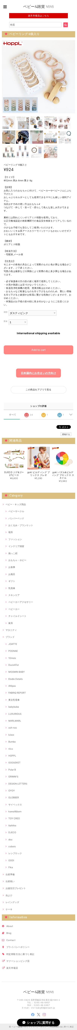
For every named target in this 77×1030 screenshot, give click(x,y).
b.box (11, 734)
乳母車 (11, 588)
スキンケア (14, 595)
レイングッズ (12, 902)
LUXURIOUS (14, 713)
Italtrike (12, 825)
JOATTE (12, 644)
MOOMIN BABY (16, 671)
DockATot (13, 665)
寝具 (10, 532)
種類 (6, 312)
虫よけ (9, 895)
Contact (10, 940)
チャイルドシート (17, 616)
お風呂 (11, 574)
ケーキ (9, 909)
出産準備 (10, 874)
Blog (8, 933)
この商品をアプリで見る (38, 389)
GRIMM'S (13, 776)
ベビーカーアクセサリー (20, 602)
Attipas (12, 685)
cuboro (12, 846)
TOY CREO (14, 818)
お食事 (11, 567)
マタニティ (11, 630)
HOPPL (12, 755)
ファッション (15, 539)
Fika (10, 867)
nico (10, 748)
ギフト (11, 581)
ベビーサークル (16, 511)
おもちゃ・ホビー (17, 560)
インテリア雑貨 (16, 546)
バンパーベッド (16, 518)
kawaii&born (14, 811)
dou (10, 839)
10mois (12, 658)
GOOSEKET (14, 762)
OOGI (11, 860)
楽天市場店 (12, 968)
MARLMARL (14, 720)
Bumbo (12, 741)
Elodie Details (15, 679)
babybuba (13, 706)
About (9, 926)
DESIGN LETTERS (17, 783)
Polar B (12, 769)
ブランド (10, 637)
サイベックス (15, 804)
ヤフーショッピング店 (18, 961)
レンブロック (15, 853)
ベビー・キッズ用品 (16, 504)
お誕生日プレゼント (16, 888)
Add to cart (38, 349)
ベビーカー (14, 609)
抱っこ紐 (12, 553)
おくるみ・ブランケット (20, 525)
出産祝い (10, 881)
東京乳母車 (14, 699)
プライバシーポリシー (18, 947)
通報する (66, 434)
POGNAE (13, 651)
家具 (10, 623)
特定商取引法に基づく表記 (20, 954)
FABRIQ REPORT (17, 692)
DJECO (12, 832)
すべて (12, 415)
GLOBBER (13, 797)
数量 (6, 321)
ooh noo (12, 727)
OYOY (11, 790)
